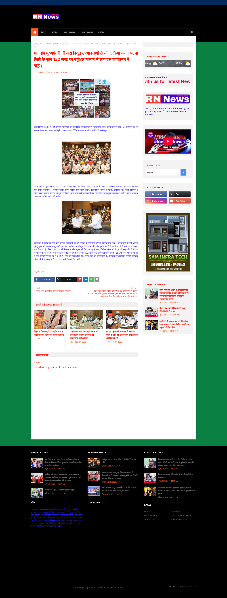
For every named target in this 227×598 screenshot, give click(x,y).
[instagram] (183, 3)
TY (49, 593)
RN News (40, 72)
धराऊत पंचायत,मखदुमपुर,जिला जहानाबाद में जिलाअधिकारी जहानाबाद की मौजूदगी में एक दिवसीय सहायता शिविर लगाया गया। (120, 475)
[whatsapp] (189, 3)
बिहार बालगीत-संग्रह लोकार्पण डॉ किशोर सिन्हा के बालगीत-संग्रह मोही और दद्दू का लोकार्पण (119, 489)
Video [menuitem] (101, 32)
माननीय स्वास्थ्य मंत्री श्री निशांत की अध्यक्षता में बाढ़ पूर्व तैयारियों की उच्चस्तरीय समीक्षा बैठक (84, 334)
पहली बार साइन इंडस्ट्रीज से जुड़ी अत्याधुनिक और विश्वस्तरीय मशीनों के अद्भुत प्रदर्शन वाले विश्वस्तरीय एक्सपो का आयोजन (63, 462)
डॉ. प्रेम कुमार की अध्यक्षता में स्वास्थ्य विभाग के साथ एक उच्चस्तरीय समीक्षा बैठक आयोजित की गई (122, 334)
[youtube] (180, 201)
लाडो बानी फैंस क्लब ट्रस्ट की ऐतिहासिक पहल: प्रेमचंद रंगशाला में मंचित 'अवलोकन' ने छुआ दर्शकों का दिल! (174, 324)
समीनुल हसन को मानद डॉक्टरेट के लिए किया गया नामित (119, 461)
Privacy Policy (150, 515)
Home (33, 2)
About (180, 586)
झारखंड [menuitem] (54, 32)
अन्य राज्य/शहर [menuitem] (69, 32)
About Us (44, 2)
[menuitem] (34, 32)
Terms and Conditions (181, 515)
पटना (43, 43)
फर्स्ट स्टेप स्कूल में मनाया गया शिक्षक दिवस (60, 489)
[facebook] (172, 3)
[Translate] (183, 172)
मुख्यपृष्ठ (36, 43)
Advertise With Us (179, 519)
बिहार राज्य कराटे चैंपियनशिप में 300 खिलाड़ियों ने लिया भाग (172, 310)
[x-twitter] (178, 3)
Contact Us (149, 519)
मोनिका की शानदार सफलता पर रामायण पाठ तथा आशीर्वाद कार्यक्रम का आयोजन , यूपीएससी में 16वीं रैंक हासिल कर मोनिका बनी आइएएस (63, 477)
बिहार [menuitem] (42, 32)
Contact (54, 2)
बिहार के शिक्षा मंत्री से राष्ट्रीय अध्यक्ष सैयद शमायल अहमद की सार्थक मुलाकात (49, 333)
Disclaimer (176, 511)
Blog (67, 593)
